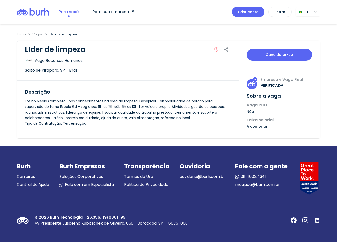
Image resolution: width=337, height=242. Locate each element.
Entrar (280, 11)
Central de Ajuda (33, 184)
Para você (69, 12)
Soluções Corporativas (81, 176)
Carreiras (26, 176)
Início (21, 34)
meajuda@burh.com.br (257, 184)
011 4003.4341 (253, 176)
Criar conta (248, 11)
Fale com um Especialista (89, 184)
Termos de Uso (138, 176)
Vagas (37, 34)
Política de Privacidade (146, 184)
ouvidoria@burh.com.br (202, 176)
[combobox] (308, 11)
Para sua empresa (111, 12)
